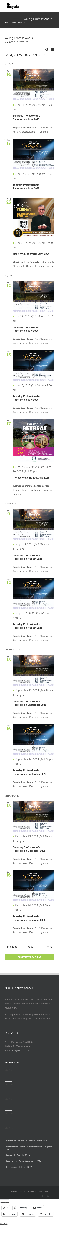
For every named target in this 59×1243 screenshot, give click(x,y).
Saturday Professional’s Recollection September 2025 (29, 702)
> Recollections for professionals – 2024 (23, 1161)
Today (29, 946)
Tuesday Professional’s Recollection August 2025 (27, 625)
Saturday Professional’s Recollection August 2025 (27, 556)
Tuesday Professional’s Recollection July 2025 (26, 397)
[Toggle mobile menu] (52, 6)
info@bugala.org (20, 1050)
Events (8, 41)
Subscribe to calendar (29, 957)
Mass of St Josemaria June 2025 (31, 253)
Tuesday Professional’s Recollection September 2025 (29, 772)
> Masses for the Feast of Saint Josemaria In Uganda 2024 (28, 1148)
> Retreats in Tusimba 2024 (17, 1155)
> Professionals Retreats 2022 (18, 1167)
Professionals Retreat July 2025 (31, 477)
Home (7, 22)
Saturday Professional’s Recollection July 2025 (26, 328)
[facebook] (42, 1196)
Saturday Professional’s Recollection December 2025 (29, 848)
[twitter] (48, 1196)
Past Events (13, 19)
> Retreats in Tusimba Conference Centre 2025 (26, 1140)
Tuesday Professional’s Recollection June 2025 (26, 186)
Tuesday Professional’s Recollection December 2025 (29, 918)
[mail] (53, 1196)
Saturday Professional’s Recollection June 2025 (26, 117)
